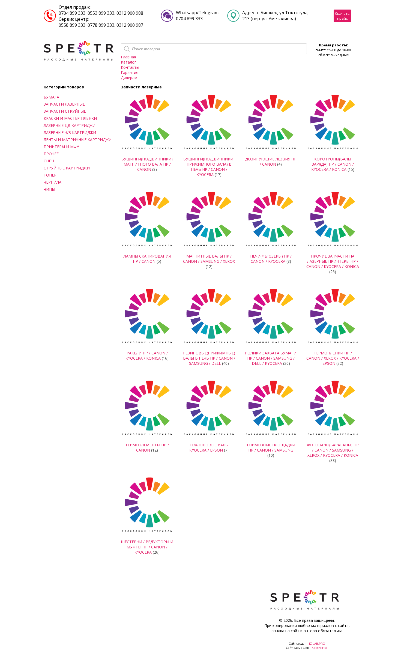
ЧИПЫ (49, 189)
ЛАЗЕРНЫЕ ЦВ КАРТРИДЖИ (69, 125)
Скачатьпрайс (342, 16)
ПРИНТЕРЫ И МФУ (61, 146)
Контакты (130, 67)
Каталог (128, 62)
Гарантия (129, 72)
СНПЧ (49, 160)
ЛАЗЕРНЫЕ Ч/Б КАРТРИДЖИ (70, 132)
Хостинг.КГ (320, 648)
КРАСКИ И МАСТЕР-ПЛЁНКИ (70, 118)
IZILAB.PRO (317, 643)
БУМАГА (51, 97)
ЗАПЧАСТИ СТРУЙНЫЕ (65, 111)
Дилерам (129, 77)
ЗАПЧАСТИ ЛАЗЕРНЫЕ (64, 104)
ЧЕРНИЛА (52, 182)
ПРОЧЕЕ (51, 153)
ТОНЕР (50, 175)
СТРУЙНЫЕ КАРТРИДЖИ (67, 168)
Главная (128, 56)
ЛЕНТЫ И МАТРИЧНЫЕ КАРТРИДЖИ (78, 139)
